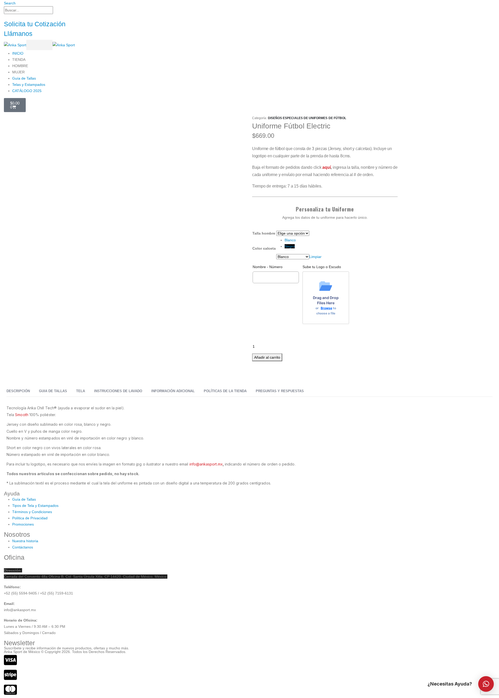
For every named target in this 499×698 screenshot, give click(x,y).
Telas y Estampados (28, 84)
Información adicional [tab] (173, 391)
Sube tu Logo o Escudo (322, 267)
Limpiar (315, 257)
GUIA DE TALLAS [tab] (53, 391)
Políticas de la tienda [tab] (225, 391)
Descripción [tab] (18, 391)
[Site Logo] (39, 45)
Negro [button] (290, 246)
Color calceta (264, 248)
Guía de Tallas (24, 78)
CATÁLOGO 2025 (27, 91)
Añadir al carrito (267, 357)
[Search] (56, 10)
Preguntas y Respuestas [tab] (280, 391)
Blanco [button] (290, 240)
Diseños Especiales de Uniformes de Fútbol (307, 118)
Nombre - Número (268, 267)
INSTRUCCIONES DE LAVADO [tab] (118, 391)
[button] (10, 3)
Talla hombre (263, 233)
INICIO (17, 53)
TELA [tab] (80, 391)
